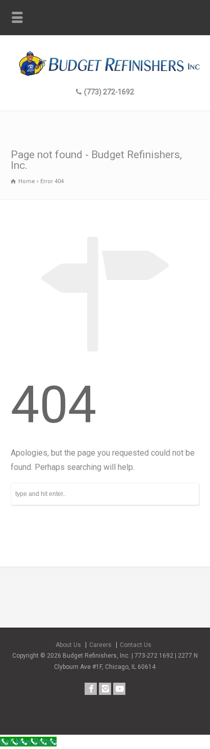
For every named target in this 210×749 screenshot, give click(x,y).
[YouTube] (119, 689)
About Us (68, 644)
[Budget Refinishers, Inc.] (105, 73)
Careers (100, 644)
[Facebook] (91, 689)
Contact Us (135, 644)
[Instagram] (105, 689)
